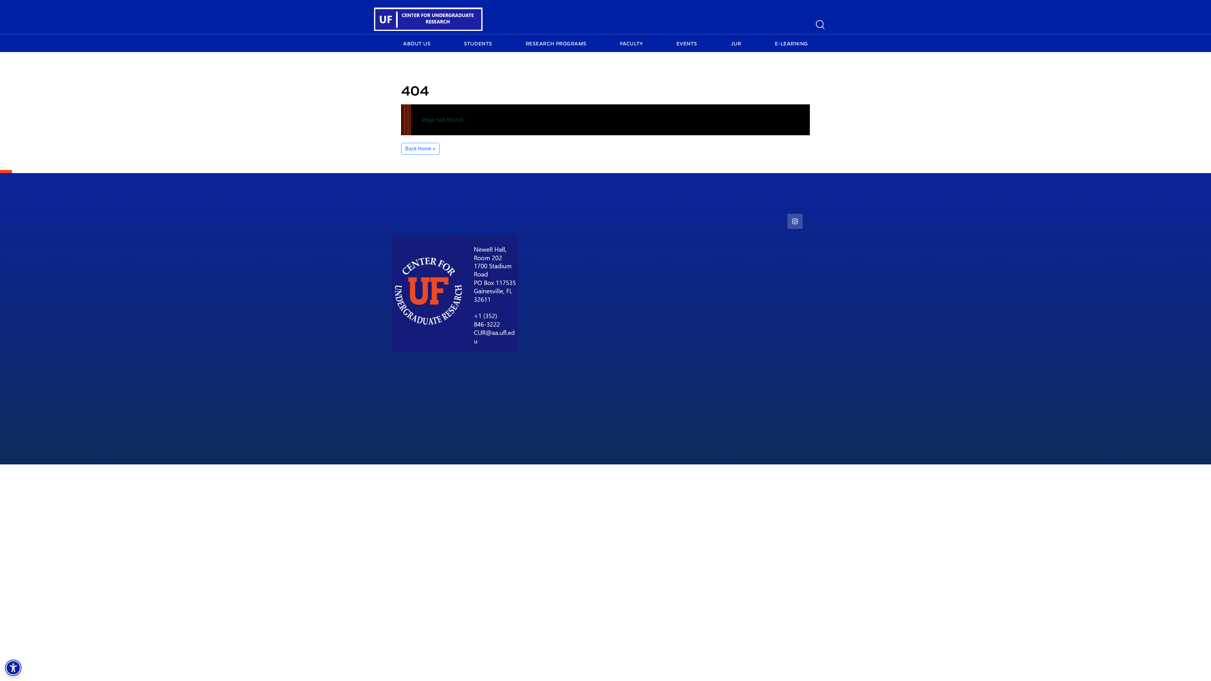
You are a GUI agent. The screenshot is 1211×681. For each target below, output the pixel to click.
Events (686, 43)
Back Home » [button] (420, 148)
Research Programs (556, 43)
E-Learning (791, 43)
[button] (13, 668)
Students (478, 43)
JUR (736, 43)
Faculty (631, 43)
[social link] (795, 221)
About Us (416, 43)
